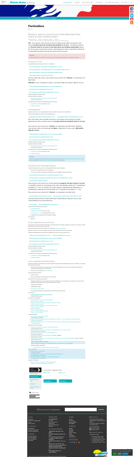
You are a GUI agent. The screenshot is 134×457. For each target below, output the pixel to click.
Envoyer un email (94, 429)
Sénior (38, 395)
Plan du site (71, 420)
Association (30, 419)
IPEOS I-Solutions (62, 456)
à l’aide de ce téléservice (60, 228)
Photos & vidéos (72, 432)
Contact (71, 419)
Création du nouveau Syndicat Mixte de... (58, 445)
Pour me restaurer (32, 437)
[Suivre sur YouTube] (131, 20)
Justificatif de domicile (36, 103)
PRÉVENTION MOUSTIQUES (55, 446)
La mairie (76, 2)
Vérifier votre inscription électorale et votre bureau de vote (44, 327)
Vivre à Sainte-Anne (87, 2)
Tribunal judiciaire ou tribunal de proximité (41, 294)
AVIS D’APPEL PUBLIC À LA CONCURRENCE (55, 451)
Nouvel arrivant (32, 396)
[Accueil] (4, 1)
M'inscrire (101, 409)
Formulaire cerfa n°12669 (36, 212)
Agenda (71, 428)
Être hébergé (31, 428)
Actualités (124, 2)
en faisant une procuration (47, 160)
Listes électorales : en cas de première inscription (42, 300)
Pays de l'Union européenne (37, 351)
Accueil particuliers (32, 39)
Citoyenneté (99, 2)
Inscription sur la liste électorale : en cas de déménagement (44, 305)
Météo (70, 434)
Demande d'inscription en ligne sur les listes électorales (43, 98)
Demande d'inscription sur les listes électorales (41, 335)
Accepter (114, 453)
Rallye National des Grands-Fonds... (57, 443)
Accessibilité (71, 423)
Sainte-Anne (18, 2)
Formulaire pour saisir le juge (37, 288)
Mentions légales (73, 422)
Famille (31, 395)
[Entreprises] (65, 376)
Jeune (34, 395)
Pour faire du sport (32, 436)
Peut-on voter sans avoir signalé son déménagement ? (43, 362)
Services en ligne (45, 18)
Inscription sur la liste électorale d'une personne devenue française (46, 302)
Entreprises (63, 381)
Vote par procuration (35, 308)
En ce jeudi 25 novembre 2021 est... (57, 437)
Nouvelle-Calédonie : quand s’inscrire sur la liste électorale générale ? (46, 354)
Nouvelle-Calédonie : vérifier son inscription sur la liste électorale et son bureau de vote (50, 330)
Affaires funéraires (34, 373)
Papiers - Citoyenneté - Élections (45, 39)
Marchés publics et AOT (34, 380)
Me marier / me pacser (33, 430)
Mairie (32, 218)
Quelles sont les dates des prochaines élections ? (42, 363)
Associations (47, 381)
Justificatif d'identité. (35, 106)
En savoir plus (125, 453)
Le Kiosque (71, 435)
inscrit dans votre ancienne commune (72, 158)
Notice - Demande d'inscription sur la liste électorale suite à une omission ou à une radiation (51, 343)
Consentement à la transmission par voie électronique (46, 347)
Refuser (119, 453)
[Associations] (50, 376)
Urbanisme (32, 384)
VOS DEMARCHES (67, 2)
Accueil (28, 18)
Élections (57, 39)
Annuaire (71, 431)
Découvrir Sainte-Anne (112, 2)
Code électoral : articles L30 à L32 (38, 316)
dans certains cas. (49, 270)
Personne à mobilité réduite (34, 397)
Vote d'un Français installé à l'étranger (39, 311)
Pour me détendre (32, 439)
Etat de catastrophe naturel (34, 387)
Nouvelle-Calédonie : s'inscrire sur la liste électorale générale (44, 356)
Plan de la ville (72, 437)
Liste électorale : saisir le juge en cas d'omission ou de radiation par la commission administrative (52, 338)
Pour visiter (30, 440)
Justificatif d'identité (35, 208)
